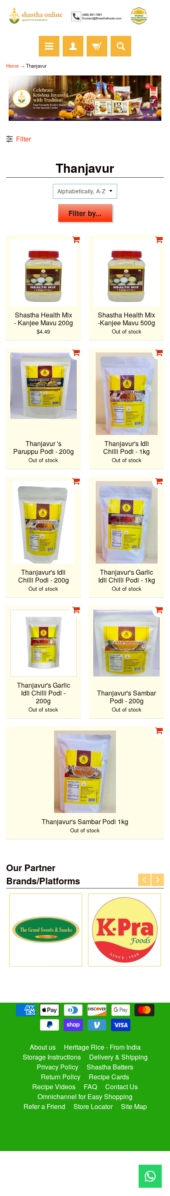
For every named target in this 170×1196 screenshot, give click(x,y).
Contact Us (121, 1086)
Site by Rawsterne (85, 1172)
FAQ (90, 1086)
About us (43, 1047)
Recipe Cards (109, 1076)
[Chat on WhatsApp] (150, 1176)
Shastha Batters (110, 1066)
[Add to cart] (76, 240)
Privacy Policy (57, 1066)
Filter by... (85, 213)
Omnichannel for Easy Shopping (85, 1096)
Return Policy (60, 1076)
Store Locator (93, 1106)
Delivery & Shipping (118, 1057)
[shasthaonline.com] (85, 16)
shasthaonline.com (81, 1165)
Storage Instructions (52, 1057)
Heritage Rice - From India (102, 1047)
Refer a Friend (44, 1106)
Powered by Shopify (85, 1179)
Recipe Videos (54, 1086)
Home (12, 65)
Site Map (134, 1106)
